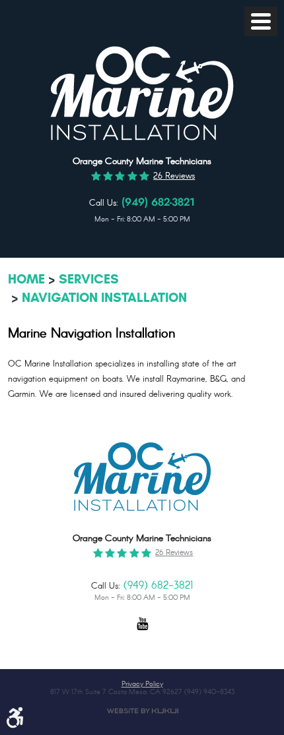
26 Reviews (174, 176)
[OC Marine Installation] (142, 138)
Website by (142, 711)
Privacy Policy (142, 685)
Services (89, 279)
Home (26, 279)
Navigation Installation (104, 297)
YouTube (142, 629)
